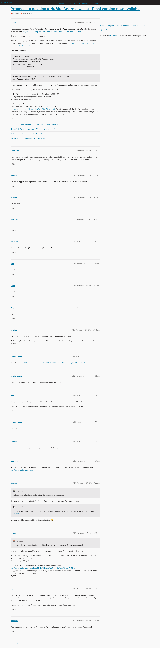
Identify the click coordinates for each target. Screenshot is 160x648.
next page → (16, 643)
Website (62, 3)
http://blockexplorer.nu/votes (22, 470)
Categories (111, 26)
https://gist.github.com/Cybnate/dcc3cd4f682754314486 (33, 109)
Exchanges (84, 3)
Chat (96, 3)
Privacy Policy (105, 30)
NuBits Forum (6, 3)
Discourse (113, 36)
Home (102, 26)
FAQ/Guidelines (123, 26)
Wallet (73, 3)
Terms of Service (138, 26)
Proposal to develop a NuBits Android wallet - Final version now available (75, 9)
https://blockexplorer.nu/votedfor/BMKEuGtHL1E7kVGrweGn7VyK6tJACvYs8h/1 (52, 363)
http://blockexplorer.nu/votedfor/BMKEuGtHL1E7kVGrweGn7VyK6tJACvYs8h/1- (43, 568)
